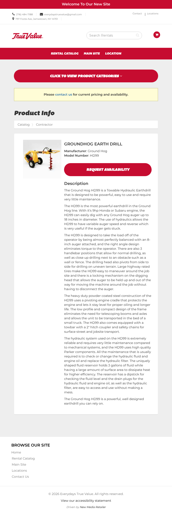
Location (113, 53)
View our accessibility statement (86, 501)
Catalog (23, 125)
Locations (152, 13)
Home (16, 452)
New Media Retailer (93, 507)
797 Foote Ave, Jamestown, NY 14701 (36, 19)
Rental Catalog (64, 53)
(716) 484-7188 (24, 14)
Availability (107, 169)
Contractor (44, 125)
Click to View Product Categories (85, 76)
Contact (137, 13)
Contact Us (20, 477)
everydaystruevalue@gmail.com (63, 14)
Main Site (92, 53)
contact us (63, 94)
